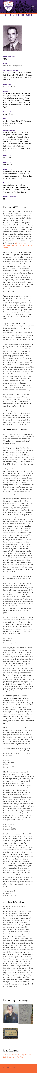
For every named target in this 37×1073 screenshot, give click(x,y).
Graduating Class (9, 57)
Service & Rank (8, 112)
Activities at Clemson (10, 70)
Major (5, 63)
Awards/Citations (9, 130)
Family (5, 91)
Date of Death (8, 162)
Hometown (7, 84)
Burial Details (8, 183)
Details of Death (9, 169)
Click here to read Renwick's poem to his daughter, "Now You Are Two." (17, 245)
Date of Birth (8, 155)
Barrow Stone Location (11, 197)
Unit (4, 119)
